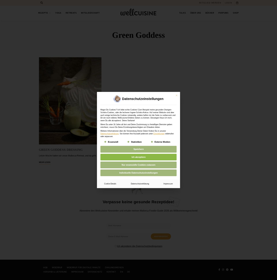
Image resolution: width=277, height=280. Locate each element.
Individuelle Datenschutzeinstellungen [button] (138, 173)
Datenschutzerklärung (109, 134)
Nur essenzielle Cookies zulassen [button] (138, 165)
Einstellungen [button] (159, 134)
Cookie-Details (110, 184)
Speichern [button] (138, 149)
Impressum (168, 184)
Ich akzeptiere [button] (139, 157)
